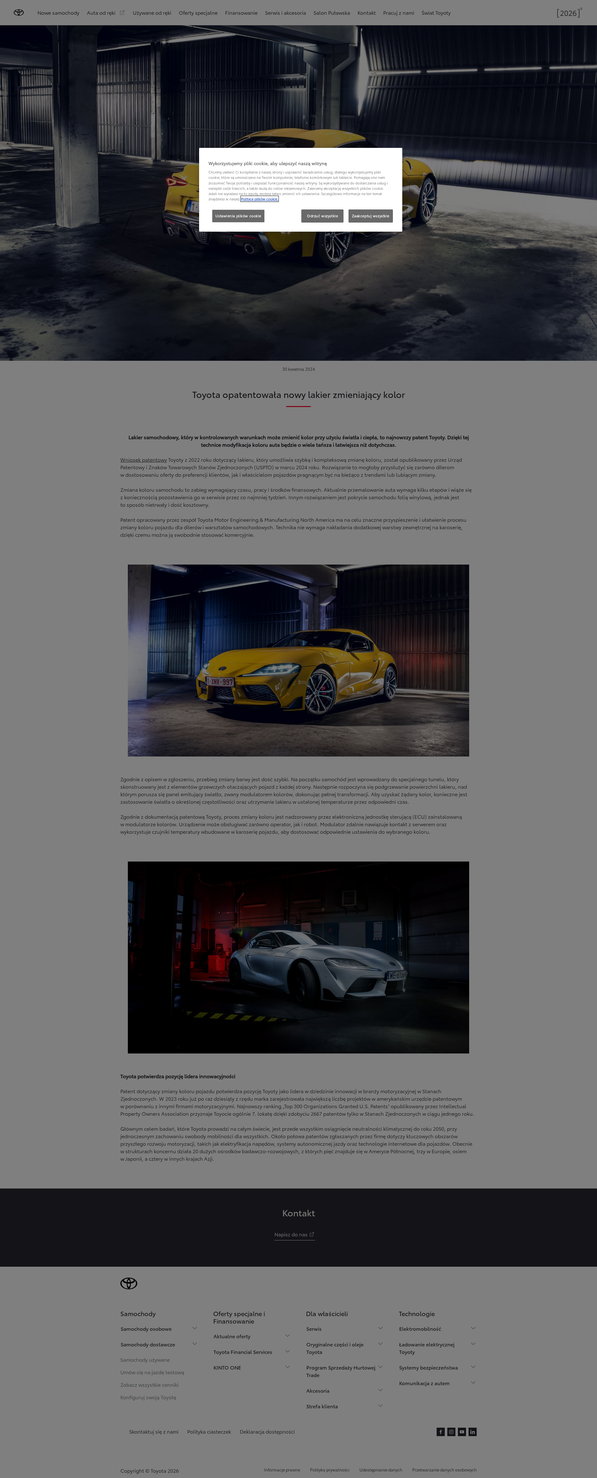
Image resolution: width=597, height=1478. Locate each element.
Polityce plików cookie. (259, 198)
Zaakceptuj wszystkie (370, 215)
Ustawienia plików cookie (238, 215)
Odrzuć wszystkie (322, 215)
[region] (300, 190)
